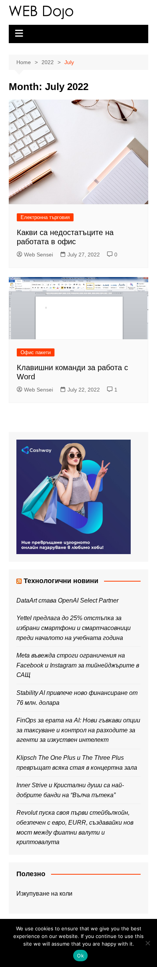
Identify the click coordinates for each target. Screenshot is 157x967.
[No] (147, 943)
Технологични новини (61, 581)
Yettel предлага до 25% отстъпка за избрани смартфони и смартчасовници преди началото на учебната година (73, 628)
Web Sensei (38, 254)
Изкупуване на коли (44, 893)
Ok (80, 955)
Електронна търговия (45, 217)
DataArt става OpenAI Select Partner (67, 600)
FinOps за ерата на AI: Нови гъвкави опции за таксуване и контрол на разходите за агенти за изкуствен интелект (78, 730)
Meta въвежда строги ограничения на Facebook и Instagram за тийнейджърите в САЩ (77, 665)
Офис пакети (36, 352)
